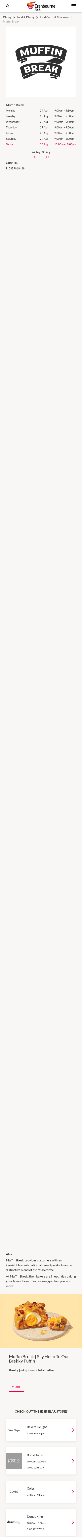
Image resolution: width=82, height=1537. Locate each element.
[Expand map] (41, 709)
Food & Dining (25, 17)
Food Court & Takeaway (54, 17)
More (16, 1386)
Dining (7, 17)
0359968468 (17, 168)
